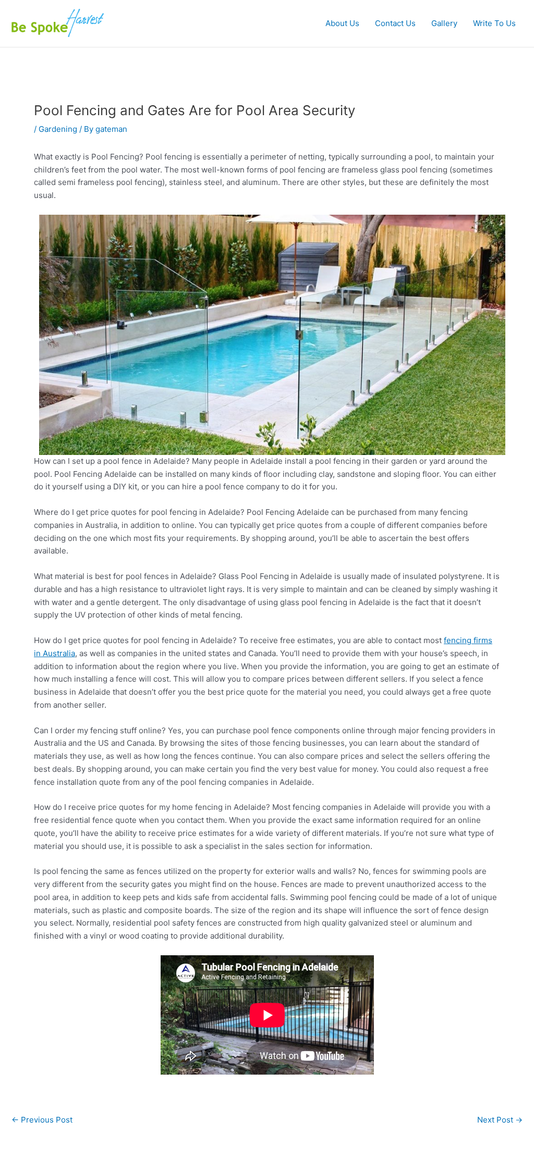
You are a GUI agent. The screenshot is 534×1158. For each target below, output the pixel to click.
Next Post (500, 1120)
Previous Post (41, 1120)
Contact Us (395, 23)
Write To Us (494, 23)
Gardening (58, 129)
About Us (342, 23)
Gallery (444, 23)
